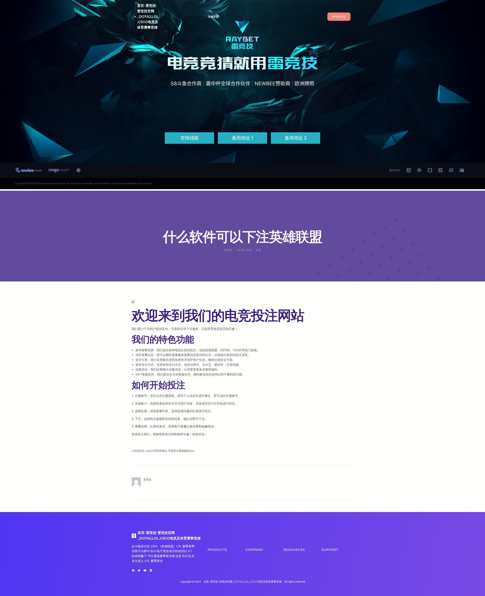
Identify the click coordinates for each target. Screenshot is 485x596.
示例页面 (213, 16)
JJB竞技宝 (138, 450)
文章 (258, 250)
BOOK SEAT (339, 16)
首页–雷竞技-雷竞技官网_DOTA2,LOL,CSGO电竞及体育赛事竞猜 (148, 17)
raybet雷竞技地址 (156, 450)
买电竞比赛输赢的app (181, 450)
